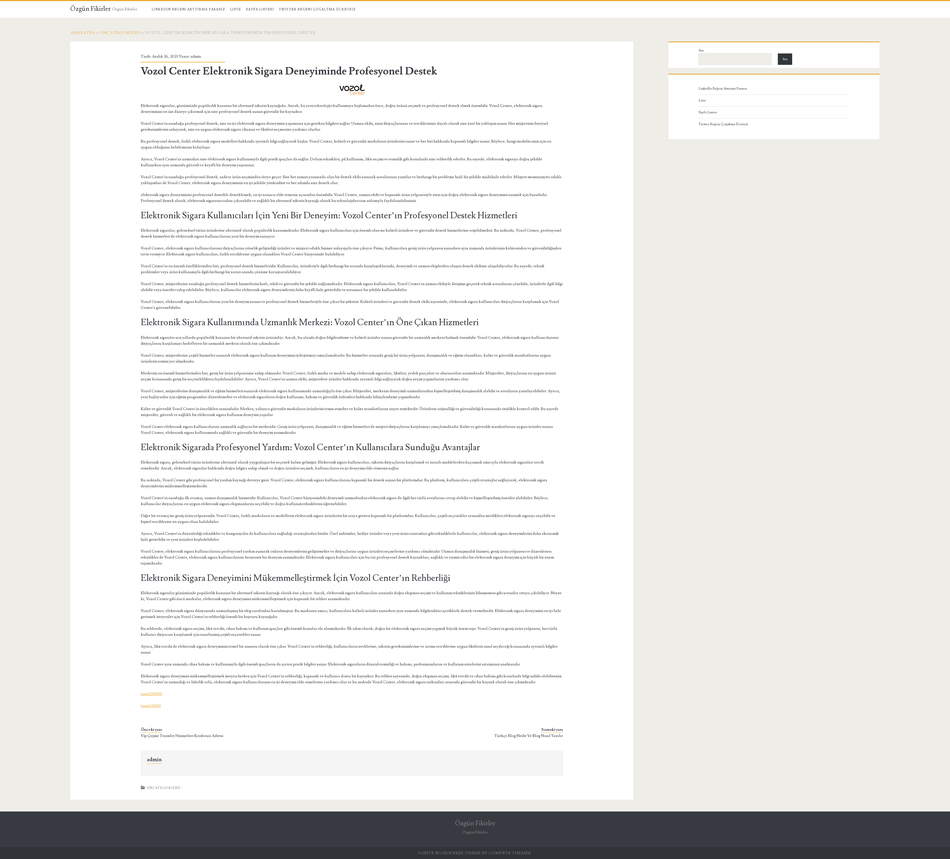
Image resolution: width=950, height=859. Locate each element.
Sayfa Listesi (260, 9)
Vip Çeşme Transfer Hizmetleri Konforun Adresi (182, 735)
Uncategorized (120, 32)
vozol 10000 (151, 693)
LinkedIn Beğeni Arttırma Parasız (188, 9)
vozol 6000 (151, 705)
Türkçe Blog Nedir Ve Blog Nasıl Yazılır (528, 735)
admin (195, 56)
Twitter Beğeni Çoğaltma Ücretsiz (317, 9)
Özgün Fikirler (90, 9)
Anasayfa (82, 32)
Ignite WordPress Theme (449, 853)
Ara (701, 50)
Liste (235, 9)
